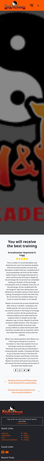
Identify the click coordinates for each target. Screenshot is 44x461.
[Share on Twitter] (28, 370)
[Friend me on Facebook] (3, 452)
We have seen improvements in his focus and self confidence (21, 391)
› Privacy (26, 440)
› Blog (25, 433)
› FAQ (3, 437)
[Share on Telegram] (24, 370)
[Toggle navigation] (31, 5)
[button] (38, 5)
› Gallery (26, 435)
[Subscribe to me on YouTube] (7, 452)
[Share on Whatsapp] (20, 370)
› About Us (4, 433)
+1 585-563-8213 (22, 423)
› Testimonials (6, 435)
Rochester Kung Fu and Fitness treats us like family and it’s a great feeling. (22, 381)
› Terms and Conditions (9, 440)
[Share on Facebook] (16, 370)
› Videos (26, 437)
